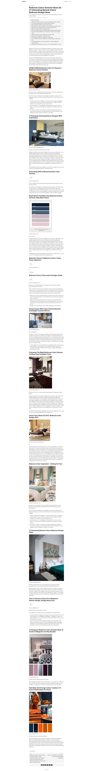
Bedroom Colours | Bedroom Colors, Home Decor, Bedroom (43, 27)
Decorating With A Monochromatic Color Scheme (41, 24)
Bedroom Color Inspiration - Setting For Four (40, 35)
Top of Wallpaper (32, 751)
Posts (33, 5)
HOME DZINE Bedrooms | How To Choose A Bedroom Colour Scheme (45, 21)
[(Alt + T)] (26, 1)
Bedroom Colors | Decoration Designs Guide (40, 28)
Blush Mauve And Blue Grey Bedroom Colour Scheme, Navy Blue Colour (46, 26)
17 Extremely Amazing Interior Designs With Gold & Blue (42, 23)
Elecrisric (47, 769)
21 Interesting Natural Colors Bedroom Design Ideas (42, 37)
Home (23, 1)
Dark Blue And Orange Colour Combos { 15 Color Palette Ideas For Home (46, 44)
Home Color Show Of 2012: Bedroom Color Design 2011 (42, 34)
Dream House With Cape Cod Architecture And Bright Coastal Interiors (45, 30)
